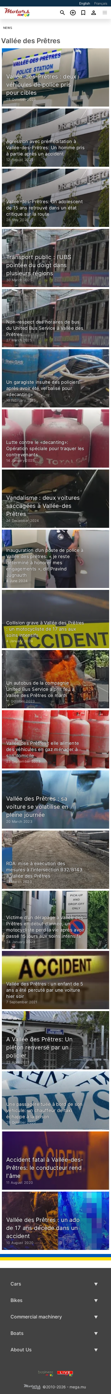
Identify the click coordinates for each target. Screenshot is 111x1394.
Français (100, 3)
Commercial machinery (36, 1317)
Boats (17, 1333)
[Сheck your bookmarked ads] (83, 12)
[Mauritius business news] (45, 1373)
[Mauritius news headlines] (65, 1373)
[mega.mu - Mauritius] (32, 1386)
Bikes (16, 1300)
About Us (21, 1349)
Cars (16, 1284)
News (7, 28)
